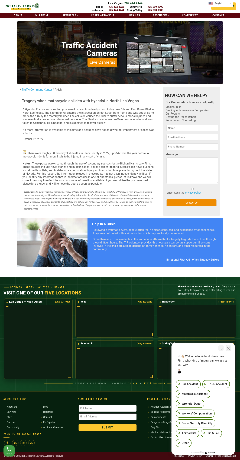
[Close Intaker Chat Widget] (228, 348)
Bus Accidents (158, 417)
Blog (45, 406)
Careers (11, 422)
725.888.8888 (155, 10)
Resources (160, 15)
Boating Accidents (160, 411)
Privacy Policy (193, 192)
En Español (49, 422)
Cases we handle (102, 15)
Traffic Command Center (36, 89)
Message (172, 154)
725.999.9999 (155, 6)
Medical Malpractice (161, 432)
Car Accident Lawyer (162, 437)
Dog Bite (155, 427)
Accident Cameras (53, 427)
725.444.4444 (116, 10)
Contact (218, 15)
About (18, 15)
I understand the (183, 192)
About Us (12, 406)
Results (134, 15)
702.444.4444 (133, 3)
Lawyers (11, 411)
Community (190, 15)
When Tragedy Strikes (205, 259)
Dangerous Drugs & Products (166, 422)
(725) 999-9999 (144, 343)
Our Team (41, 15)
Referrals (69, 15)
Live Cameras (102, 62)
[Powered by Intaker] (210, 453)
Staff (9, 417)
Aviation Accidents (161, 406)
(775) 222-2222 (144, 301)
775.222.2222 (116, 6)
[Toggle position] (221, 348)
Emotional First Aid (178, 259)
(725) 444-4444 (226, 301)
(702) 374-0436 (62, 301)
